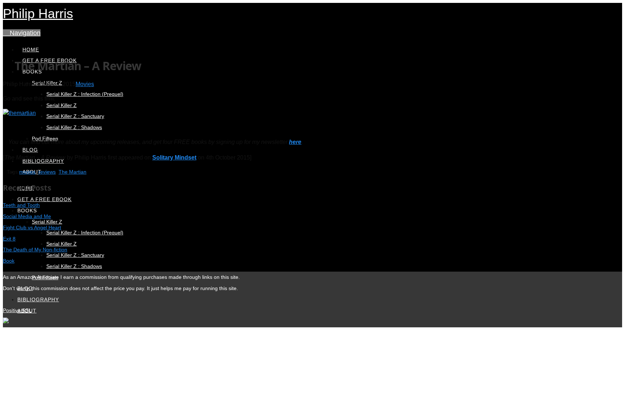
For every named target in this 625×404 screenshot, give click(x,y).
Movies (85, 84)
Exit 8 (9, 239)
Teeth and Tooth (21, 205)
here (295, 142)
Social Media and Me (27, 216)
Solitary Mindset (174, 157)
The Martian (72, 172)
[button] (22, 33)
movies (27, 172)
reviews (47, 172)
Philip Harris (38, 13)
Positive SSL (17, 310)
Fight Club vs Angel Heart (32, 227)
